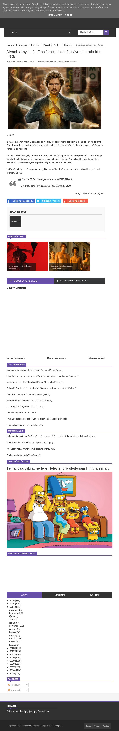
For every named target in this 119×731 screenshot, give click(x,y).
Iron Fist (53, 61)
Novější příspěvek (16, 358)
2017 (12, 667)
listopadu (14, 613)
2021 (12, 654)
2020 (12, 657)
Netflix (66, 61)
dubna (12, 635)
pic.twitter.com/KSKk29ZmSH (58, 179)
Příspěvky (15, 685)
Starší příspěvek (97, 358)
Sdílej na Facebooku (23, 201)
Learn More (55, 15)
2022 (12, 651)
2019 (12, 661)
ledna (12, 645)
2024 (12, 607)
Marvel (60, 61)
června (13, 629)
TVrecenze (26, 726)
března (13, 638)
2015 (12, 673)
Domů (88, 726)
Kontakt (106, 726)
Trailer (10, 442)
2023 (12, 648)
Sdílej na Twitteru (51, 201)
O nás (96, 726)
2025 (12, 603)
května (12, 632)
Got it (68, 15)
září (11, 619)
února (12, 641)
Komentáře (15, 690)
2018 (12, 664)
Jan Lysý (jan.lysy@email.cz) (34, 711)
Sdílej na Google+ (78, 201)
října (11, 616)
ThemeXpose (57, 726)
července (14, 626)
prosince (14, 610)
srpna (12, 623)
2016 (12, 670)
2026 (12, 600)
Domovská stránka (56, 358)
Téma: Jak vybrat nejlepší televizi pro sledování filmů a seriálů (58, 468)
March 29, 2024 (63, 186)
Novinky (73, 61)
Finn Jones (44, 61)
